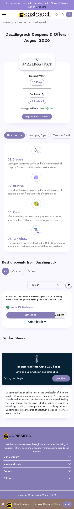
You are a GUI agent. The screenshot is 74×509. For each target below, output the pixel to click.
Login (20, 378)
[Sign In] (69, 14)
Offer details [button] (35, 321)
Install (67, 504)
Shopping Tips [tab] (37, 135)
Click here (41, 6)
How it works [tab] (14, 135)
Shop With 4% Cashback (37, 116)
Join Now (61, 378)
